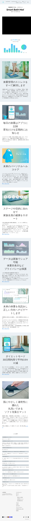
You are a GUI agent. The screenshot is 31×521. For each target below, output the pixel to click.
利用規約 (17, 510)
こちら (6, 454)
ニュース (17, 502)
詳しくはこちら (5, 183)
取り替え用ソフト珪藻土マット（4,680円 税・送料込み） (12, 467)
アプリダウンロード (19, 492)
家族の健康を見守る (20, 500)
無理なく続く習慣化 (20, 497)
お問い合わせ (18, 505)
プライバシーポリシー (19, 507)
